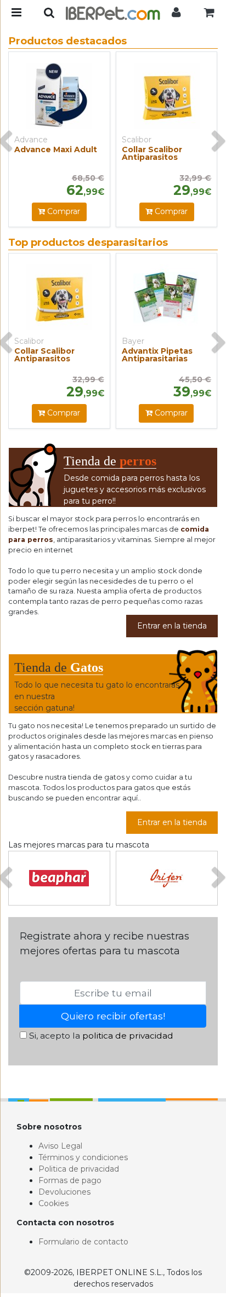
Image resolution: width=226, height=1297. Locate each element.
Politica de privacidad (78, 1169)
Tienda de (110, 461)
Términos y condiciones (83, 1157)
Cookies (53, 1203)
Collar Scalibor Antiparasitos (152, 153)
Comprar (62, 211)
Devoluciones (64, 1192)
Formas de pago (69, 1180)
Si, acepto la (100, 1035)
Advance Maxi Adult (55, 149)
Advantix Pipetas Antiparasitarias (157, 355)
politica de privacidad (127, 1035)
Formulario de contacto (83, 1242)
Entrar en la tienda (172, 626)
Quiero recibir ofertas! (113, 1016)
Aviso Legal (60, 1146)
